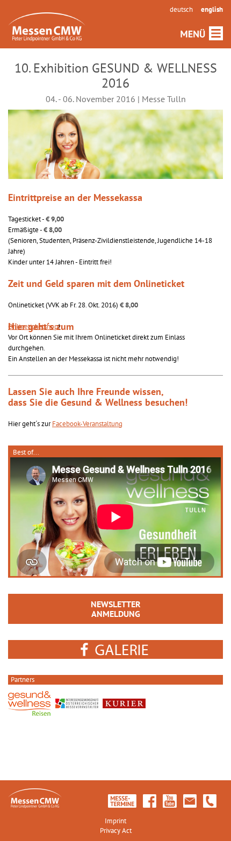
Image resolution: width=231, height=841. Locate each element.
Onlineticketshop (33, 326)
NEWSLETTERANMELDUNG (116, 609)
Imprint (115, 820)
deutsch (181, 9)
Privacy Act (116, 830)
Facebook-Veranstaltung (87, 423)
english (212, 9)
